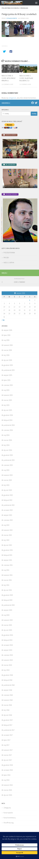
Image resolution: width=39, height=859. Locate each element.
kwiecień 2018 (8, 700)
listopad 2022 (8, 500)
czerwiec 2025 (8, 385)
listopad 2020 (8, 600)
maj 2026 (6, 340)
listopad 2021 (8, 555)
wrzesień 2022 (8, 510)
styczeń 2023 (8, 490)
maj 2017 (6, 745)
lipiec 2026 (7, 335)
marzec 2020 (8, 625)
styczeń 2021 (8, 590)
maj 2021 (6, 570)
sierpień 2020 (8, 610)
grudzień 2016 (8, 765)
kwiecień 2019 (8, 660)
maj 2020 (6, 615)
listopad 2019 (8, 640)
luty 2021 (6, 585)
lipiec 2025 (7, 380)
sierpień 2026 (8, 330)
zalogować (12, 98)
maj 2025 (6, 390)
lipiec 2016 (7, 775)
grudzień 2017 (8, 720)
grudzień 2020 (8, 595)
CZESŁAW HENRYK (11, 18)
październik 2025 (9, 370)
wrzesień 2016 (8, 770)
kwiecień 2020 (8, 620)
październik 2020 (9, 605)
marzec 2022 (8, 535)
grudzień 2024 (8, 415)
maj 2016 (6, 780)
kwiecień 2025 (8, 395)
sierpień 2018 (8, 690)
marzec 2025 (8, 400)
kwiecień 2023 (8, 475)
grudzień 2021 (8, 550)
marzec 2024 (8, 440)
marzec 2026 (8, 350)
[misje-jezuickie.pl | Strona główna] (15, 2)
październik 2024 (9, 425)
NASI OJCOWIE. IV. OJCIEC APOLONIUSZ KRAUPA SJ (8, 78)
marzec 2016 (8, 790)
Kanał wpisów (8, 813)
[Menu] (36, 2)
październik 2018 (9, 685)
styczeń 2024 (8, 450)
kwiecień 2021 (8, 575)
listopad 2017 (8, 725)
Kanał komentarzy (10, 818)
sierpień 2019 (8, 650)
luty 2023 (6, 485)
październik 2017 (9, 730)
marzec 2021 (8, 580)
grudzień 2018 (8, 675)
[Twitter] (36, 102)
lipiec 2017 (7, 740)
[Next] (32, 148)
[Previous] (6, 148)
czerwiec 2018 (8, 695)
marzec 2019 (8, 665)
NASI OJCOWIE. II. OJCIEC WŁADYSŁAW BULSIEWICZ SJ (26, 78)
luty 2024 (6, 445)
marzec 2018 (8, 705)
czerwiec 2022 (8, 520)
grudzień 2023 (8, 455)
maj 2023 (6, 470)
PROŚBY (6, 258)
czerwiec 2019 (8, 655)
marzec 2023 (8, 480)
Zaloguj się (7, 808)
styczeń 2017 (8, 760)
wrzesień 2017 (8, 735)
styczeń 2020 (8, 630)
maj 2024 (6, 435)
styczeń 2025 (8, 410)
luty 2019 (6, 670)
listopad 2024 (8, 420)
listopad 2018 (8, 680)
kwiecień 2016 (8, 785)
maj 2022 (6, 525)
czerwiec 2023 (8, 465)
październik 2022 (9, 505)
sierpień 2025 (8, 375)
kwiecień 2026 (8, 345)
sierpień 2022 (8, 515)
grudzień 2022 (8, 495)
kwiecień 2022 (8, 530)
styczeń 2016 (8, 795)
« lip (3, 320)
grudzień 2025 (8, 365)
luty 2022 (6, 540)
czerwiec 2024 (8, 430)
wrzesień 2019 (8, 645)
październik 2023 (9, 460)
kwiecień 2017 (8, 750)
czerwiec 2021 (8, 565)
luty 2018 (6, 710)
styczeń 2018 (8, 715)
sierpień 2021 (8, 560)
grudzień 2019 (8, 635)
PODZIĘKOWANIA (9, 253)
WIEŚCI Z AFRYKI (9, 263)
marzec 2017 (8, 755)
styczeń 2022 (8, 545)
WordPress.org (8, 823)
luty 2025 (6, 405)
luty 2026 (6, 355)
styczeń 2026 (8, 360)
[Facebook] (32, 102)
